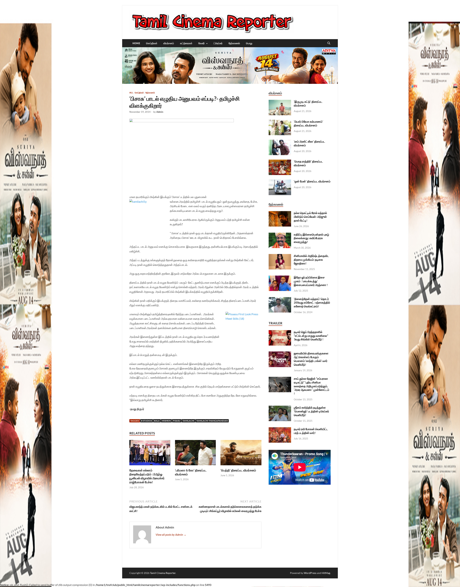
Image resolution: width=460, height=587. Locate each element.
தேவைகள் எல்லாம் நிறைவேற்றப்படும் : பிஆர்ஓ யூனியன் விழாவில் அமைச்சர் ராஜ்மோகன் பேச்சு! (147, 476)
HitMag (326, 572)
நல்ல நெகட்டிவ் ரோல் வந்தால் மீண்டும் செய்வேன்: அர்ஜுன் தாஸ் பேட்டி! (310, 216)
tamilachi (188, 420)
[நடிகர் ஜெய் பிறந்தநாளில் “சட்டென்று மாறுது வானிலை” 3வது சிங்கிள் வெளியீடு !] (280, 332)
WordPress (310, 572)
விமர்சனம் (168, 43)
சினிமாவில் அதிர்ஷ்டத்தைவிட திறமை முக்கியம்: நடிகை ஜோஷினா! (311, 259)
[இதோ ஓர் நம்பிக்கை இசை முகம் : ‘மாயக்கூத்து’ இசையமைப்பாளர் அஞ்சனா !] (280, 277)
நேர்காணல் (234, 43)
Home (136, 43)
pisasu (176, 420)
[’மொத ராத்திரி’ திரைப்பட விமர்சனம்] (280, 161)
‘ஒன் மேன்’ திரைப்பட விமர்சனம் (312, 181)
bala (157, 420)
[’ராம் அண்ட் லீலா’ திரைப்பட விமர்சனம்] (280, 141)
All (131, 92)
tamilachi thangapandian (212, 420)
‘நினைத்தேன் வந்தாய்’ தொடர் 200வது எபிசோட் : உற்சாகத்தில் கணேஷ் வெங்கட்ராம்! (312, 302)
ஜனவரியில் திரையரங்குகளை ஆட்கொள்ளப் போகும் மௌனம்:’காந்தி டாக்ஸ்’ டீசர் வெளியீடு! (311, 358)
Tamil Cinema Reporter (163, 572)
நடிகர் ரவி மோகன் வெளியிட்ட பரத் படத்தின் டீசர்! (311, 430)
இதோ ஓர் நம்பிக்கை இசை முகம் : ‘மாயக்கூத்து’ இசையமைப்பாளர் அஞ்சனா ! (311, 281)
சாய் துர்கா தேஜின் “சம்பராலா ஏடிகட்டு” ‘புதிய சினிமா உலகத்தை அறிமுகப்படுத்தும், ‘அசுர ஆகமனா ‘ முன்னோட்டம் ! (311, 386)
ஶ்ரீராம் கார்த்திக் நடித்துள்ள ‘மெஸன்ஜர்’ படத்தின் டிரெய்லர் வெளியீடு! (311, 411)
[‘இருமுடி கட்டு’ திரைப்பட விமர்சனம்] (280, 102)
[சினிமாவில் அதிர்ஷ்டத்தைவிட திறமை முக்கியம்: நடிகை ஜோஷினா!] (280, 256)
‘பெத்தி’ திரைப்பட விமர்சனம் (238, 470)
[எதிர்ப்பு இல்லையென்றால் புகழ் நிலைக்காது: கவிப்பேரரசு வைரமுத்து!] (280, 234)
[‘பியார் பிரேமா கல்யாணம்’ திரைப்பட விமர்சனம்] (280, 122)
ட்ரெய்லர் (218, 43)
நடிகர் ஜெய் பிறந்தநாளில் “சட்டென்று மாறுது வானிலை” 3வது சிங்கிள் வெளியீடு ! (311, 335)
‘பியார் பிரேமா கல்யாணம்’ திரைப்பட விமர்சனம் (308, 123)
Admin (159, 111)
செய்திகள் (151, 43)
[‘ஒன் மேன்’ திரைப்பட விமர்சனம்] (280, 181)
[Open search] (329, 43)
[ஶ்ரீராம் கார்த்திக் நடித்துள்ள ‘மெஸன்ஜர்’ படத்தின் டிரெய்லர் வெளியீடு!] (280, 407)
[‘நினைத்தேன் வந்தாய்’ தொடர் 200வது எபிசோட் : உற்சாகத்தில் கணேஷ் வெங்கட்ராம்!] (280, 299)
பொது (249, 43)
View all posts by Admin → (171, 534)
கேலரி (201, 43)
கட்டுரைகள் (186, 43)
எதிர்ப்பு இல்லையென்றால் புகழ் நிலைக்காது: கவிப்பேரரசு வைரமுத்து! (311, 238)
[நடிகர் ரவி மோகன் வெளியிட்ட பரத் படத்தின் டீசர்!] (280, 429)
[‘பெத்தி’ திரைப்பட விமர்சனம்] (240, 453)
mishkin (166, 420)
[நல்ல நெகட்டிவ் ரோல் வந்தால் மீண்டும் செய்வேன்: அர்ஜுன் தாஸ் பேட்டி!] (280, 213)
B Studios (146, 420)
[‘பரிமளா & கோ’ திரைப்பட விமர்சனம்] (195, 453)
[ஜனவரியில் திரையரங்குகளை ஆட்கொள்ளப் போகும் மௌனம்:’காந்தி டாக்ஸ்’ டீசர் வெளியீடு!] (280, 353)
